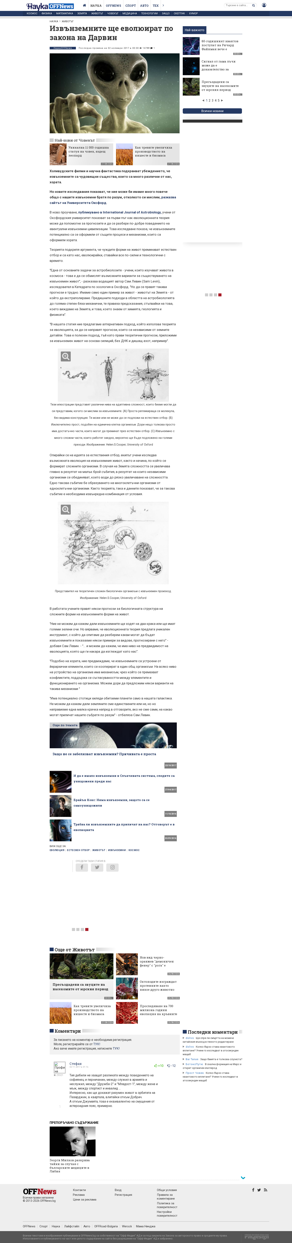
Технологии (149, 13)
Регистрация (123, 1195)
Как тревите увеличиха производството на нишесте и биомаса (153, 151)
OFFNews (29, 1226)
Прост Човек (195, 1072)
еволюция (57, 850)
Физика (47, 13)
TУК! (96, 1044)
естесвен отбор (78, 850)
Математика (64, 13)
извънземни (117, 850)
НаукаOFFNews (63, 48)
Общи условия (167, 1190)
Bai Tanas (192, 1059)
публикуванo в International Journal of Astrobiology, (119, 212)
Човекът (112, 13)
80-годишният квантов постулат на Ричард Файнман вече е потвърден (220, 47)
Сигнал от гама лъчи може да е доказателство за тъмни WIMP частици (219, 67)
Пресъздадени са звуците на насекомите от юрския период (220, 86)
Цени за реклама (84, 1199)
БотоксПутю (194, 1064)
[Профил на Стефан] (60, 1072)
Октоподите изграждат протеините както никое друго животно (158, 985)
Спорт (130, 6)
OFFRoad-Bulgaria (106, 1226)
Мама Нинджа (145, 1226)
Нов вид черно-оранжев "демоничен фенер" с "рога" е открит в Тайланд (157, 963)
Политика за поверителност (167, 1205)
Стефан (76, 1063)
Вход (118, 1190)
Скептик (179, 13)
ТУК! (116, 1048)
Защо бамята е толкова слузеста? (221, 1059)
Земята (82, 13)
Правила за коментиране (166, 1196)
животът (98, 850)
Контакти (79, 1190)
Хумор (193, 13)
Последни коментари (213, 1032)
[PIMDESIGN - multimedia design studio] (255, 1238)
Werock (127, 1226)
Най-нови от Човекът (75, 140)
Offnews (113, 6)
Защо (166, 13)
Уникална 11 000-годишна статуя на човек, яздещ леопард (89, 151)
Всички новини (212, 111)
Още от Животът (75, 950)
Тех (156, 6)
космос (134, 850)
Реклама (79, 1195)
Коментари (68, 1031)
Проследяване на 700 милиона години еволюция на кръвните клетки (158, 1012)
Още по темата (65, 725)
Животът (97, 13)
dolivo (190, 1037)
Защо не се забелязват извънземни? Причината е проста (104, 754)
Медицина (130, 13)
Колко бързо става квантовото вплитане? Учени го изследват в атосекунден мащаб (211, 1050)
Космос (32, 13)
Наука (96, 6)
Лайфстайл (71, 1226)
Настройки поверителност (167, 1213)
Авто (144, 6)
